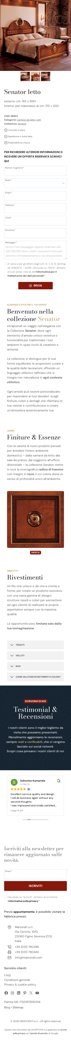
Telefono (10, 205)
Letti (38, 119)
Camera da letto (26, 119)
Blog (7, 1007)
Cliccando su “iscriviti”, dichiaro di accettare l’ (32, 899)
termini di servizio (39, 1033)
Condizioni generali (17, 980)
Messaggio (11, 242)
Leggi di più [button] (17, 810)
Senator (22, 123)
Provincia (10, 230)
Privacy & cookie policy (20, 985)
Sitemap (18, 1007)
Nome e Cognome (14, 167)
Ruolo (8, 180)
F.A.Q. (7, 975)
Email (8, 192)
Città (8, 217)
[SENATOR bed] (35, 35)
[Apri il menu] (63, 6)
